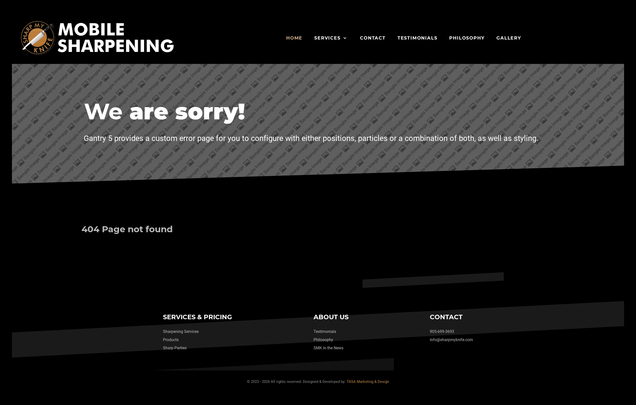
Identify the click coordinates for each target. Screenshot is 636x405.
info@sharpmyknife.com (451, 339)
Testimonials (325, 331)
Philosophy (323, 339)
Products (171, 339)
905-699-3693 (442, 331)
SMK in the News (328, 348)
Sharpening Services (181, 331)
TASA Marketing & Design (368, 381)
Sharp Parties (175, 348)
